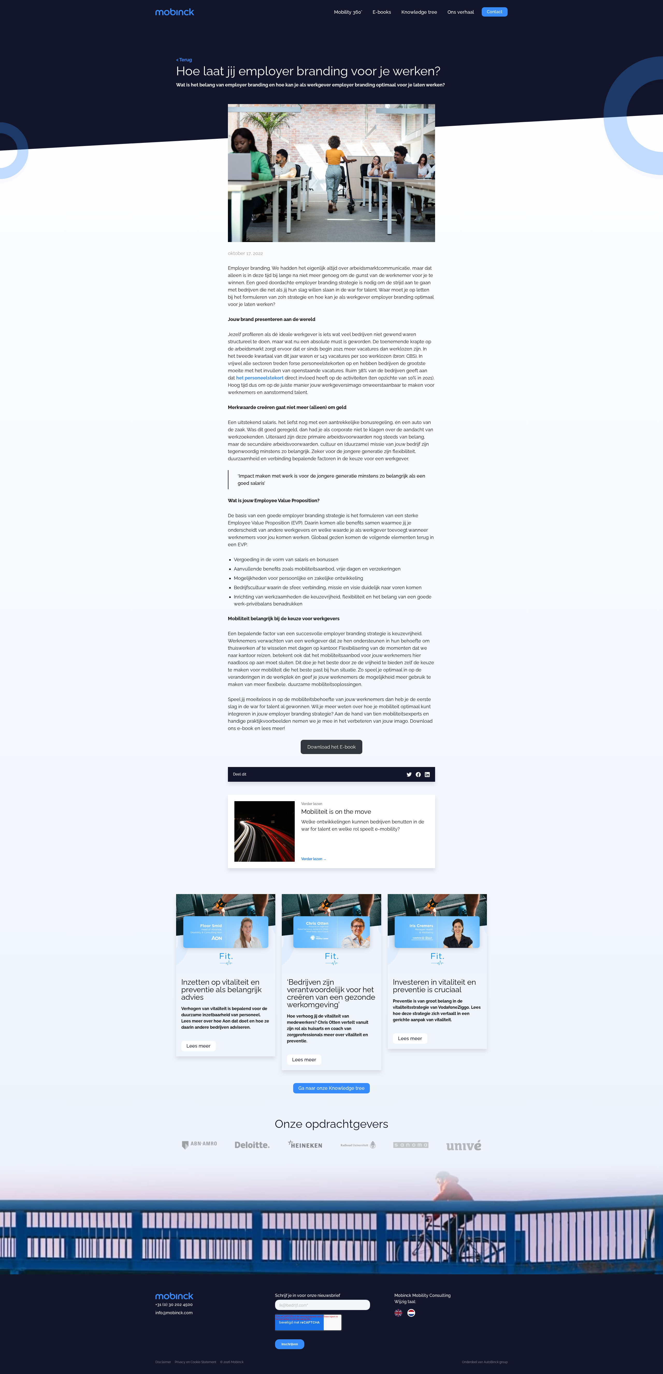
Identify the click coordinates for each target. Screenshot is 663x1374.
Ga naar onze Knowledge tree (331, 1088)
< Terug (184, 59)
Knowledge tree (419, 12)
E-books (382, 12)
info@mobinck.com (174, 1312)
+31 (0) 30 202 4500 (174, 1304)
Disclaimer (163, 1362)
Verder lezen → (314, 859)
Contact (494, 11)
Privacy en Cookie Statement (195, 1362)
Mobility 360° (348, 12)
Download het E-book (331, 747)
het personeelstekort (260, 378)
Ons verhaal (461, 12)
